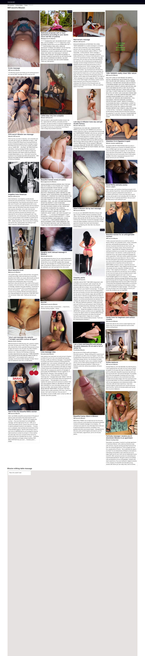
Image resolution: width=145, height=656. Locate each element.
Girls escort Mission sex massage (20, 134)
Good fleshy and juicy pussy (116, 185)
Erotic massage (14, 68)
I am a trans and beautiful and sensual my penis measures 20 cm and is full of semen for (88, 346)
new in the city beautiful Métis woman (22, 411)
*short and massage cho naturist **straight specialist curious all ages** (22, 338)
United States (19, 5)
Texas (25, 5)
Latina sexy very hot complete (52, 116)
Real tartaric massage (81, 40)
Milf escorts (11, 5)
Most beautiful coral (15, 270)
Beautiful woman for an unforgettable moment (120, 235)
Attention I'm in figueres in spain (118, 141)
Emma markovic (112, 362)
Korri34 (43, 302)
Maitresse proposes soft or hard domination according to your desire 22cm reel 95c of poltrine (54, 35)
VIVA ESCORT (11, 2)
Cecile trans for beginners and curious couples (120, 318)
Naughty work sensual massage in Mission (54, 253)
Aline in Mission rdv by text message (87, 208)
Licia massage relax (48, 352)
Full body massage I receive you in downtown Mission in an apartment (119, 437)
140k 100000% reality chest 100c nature (121, 73)
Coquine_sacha (79, 278)
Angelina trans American (17, 194)
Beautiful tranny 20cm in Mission (85, 416)
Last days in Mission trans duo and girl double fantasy (87, 123)
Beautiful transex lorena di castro (53, 180)
